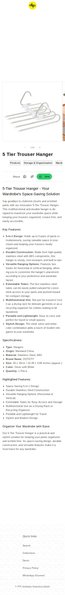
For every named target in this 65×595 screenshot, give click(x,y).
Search (27, 545)
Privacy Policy (30, 568)
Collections (29, 553)
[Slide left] (25, 147)
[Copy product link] (32, 176)
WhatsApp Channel (34, 575)
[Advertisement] (32, 45)
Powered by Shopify (41, 586)
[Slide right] (40, 147)
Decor (26, 560)
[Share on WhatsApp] (24, 176)
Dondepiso (27, 586)
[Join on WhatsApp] (44, 176)
